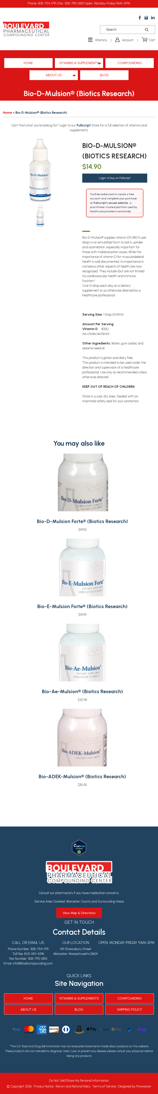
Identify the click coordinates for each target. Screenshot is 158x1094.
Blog (104, 75)
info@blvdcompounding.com (33, 963)
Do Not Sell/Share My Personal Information (79, 1080)
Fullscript (84, 125)
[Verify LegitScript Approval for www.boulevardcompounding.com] (79, 842)
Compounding (130, 63)
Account (128, 40)
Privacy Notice (44, 1086)
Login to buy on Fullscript (115, 178)
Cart (152, 40)
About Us (54, 75)
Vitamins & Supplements (79, 63)
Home (28, 63)
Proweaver (143, 1086)
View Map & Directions (79, 913)
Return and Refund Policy (73, 1086)
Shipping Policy (129, 1009)
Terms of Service (104, 1086)
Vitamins (101, 40)
